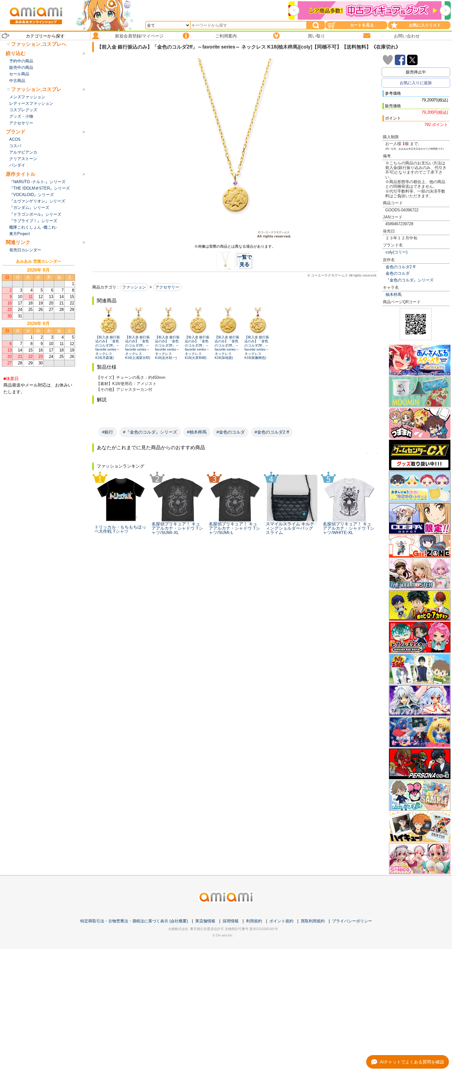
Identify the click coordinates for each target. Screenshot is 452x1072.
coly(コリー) (396, 252)
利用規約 (254, 921)
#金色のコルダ (230, 432)
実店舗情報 (205, 921)
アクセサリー (167, 287)
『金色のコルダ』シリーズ (410, 280)
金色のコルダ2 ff (400, 267)
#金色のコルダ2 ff (272, 432)
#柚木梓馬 (197, 432)
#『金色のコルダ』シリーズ (150, 432)
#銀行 (107, 432)
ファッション (134, 287)
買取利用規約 (313, 921)
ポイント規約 (281, 921)
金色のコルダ (398, 273)
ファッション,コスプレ (36, 89)
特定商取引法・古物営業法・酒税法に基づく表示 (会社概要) (134, 921)
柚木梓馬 (394, 294)
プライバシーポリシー (352, 921)
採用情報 (231, 921)
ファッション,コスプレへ (38, 44)
